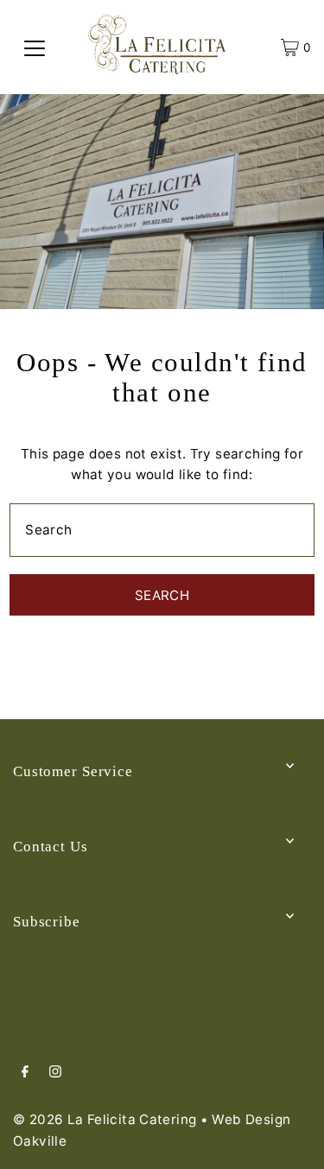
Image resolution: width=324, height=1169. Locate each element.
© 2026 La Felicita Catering (104, 1119)
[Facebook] (25, 1073)
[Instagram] (55, 1073)
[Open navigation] (34, 47)
